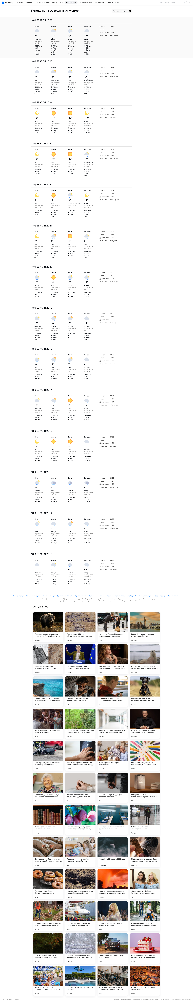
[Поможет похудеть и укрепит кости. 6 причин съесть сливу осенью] (80, 820)
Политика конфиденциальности (130, 999)
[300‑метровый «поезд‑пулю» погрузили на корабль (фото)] (80, 916)
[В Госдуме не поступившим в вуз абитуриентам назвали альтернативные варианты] (113, 820)
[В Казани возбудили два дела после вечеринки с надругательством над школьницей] (113, 788)
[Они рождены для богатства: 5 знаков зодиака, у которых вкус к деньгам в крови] (113, 659)
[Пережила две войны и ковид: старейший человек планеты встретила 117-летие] (48, 788)
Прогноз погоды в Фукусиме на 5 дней (57, 596)
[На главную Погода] (9, 2)
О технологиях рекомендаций (149, 999)
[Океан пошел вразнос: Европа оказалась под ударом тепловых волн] (48, 691)
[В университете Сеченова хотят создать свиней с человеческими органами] (48, 852)
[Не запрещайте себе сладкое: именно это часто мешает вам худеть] (145, 948)
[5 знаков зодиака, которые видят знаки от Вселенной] (48, 724)
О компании (9, 999)
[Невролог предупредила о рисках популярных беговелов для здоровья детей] (145, 916)
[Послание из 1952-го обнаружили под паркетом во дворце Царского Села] (80, 627)
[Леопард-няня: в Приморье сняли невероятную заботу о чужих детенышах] (80, 724)
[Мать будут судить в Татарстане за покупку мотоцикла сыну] (48, 756)
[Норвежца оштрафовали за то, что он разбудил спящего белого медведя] (145, 659)
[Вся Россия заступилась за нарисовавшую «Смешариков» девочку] (145, 756)
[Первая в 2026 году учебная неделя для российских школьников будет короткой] (80, 852)
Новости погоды (145, 596)
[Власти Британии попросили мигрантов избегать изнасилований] (145, 627)
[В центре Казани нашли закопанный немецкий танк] (48, 659)
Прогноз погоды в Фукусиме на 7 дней (89, 596)
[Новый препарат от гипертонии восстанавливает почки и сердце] (80, 756)
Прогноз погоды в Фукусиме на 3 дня (26, 596)
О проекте (117, 999)
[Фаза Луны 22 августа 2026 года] (113, 852)
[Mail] (3, 2)
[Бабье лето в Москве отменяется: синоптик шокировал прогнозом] (145, 820)
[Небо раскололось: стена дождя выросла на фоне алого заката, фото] (113, 884)
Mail (3, 999)
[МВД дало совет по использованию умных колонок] (145, 788)
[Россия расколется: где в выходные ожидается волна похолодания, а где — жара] (145, 691)
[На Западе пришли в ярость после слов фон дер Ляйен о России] (80, 659)
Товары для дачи (174, 596)
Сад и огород (160, 596)
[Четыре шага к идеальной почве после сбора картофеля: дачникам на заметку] (80, 884)
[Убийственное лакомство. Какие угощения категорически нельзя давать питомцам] (145, 852)
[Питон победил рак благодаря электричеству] (145, 981)
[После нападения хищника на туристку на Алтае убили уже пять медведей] (48, 627)
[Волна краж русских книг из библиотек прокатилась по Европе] (48, 820)
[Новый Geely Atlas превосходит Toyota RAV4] (113, 948)
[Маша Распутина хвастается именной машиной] (113, 916)
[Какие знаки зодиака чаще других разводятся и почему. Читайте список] (80, 788)
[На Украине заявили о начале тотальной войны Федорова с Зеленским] (145, 724)
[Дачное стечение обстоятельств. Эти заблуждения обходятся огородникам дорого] (48, 916)
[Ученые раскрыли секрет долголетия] (113, 756)
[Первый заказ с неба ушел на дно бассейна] (80, 981)
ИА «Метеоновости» (185, 999)
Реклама (17, 999)
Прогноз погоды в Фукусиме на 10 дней (121, 596)
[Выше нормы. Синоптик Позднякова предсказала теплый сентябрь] (48, 981)
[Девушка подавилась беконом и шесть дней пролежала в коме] (113, 724)
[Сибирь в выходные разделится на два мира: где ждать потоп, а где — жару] (80, 948)
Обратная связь (164, 999)
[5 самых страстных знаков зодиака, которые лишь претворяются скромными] (80, 691)
